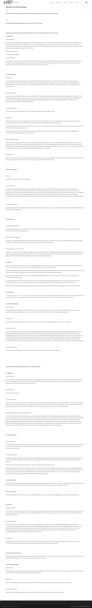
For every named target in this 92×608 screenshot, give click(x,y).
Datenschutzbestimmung (85, 606)
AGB (72, 606)
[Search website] (89, 2)
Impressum (76, 606)
